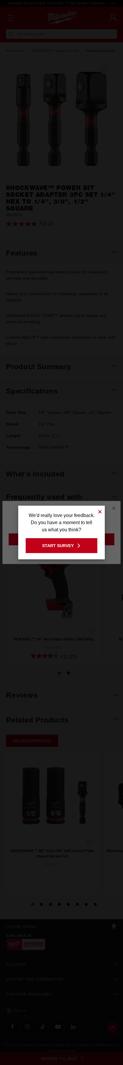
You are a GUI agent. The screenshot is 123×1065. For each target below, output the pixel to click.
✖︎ (100, 511)
